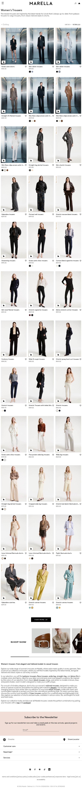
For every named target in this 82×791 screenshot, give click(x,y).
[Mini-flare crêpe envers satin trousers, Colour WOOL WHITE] (32, 121)
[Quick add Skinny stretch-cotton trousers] (58, 305)
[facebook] (35, 769)
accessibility (41, 779)
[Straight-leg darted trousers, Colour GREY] (2, 509)
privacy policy (22, 776)
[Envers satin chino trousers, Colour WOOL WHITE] (32, 266)
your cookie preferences (45, 776)
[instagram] (30, 769)
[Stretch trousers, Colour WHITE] (2, 410)
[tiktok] (44, 769)
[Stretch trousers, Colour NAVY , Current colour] (5, 410)
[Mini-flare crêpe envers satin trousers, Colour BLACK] (57, 121)
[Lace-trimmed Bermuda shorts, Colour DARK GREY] (5, 558)
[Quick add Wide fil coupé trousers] (31, 354)
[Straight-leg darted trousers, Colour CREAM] (32, 170)
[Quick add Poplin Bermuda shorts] (58, 548)
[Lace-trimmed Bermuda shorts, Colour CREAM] (30, 558)
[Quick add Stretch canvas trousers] (31, 598)
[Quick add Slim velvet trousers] (31, 62)
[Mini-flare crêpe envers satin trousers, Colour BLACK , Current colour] (30, 121)
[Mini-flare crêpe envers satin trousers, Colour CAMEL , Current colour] (62, 121)
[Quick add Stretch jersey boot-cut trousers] (58, 354)
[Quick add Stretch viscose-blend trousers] (58, 209)
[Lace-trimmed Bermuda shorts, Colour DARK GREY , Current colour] (32, 558)
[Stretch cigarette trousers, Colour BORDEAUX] (30, 315)
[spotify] (40, 769)
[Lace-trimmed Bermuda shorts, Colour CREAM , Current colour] (2, 558)
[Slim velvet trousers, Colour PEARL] (32, 72)
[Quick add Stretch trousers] (3, 400)
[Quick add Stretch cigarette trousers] (31, 305)
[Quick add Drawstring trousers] (3, 256)
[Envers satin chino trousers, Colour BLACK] (2, 460)
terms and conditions (9, 776)
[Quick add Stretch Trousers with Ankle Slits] (31, 400)
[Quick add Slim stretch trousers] (58, 160)
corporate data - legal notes (65, 776)
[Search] (75, 3)
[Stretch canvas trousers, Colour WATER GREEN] (30, 608)
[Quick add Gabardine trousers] (3, 209)
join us (78, 776)
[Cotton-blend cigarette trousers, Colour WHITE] (57, 266)
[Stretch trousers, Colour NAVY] (59, 410)
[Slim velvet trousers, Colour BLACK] (57, 72)
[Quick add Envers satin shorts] (3, 62)
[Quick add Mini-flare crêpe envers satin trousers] (31, 111)
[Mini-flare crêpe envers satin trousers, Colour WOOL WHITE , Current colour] (5, 170)
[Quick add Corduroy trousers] (3, 354)
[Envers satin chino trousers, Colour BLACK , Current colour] (30, 266)
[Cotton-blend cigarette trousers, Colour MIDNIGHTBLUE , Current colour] (59, 266)
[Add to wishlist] (25, 67)
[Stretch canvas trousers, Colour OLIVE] (59, 608)
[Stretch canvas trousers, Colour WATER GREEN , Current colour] (57, 608)
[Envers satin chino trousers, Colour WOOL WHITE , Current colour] (5, 460)
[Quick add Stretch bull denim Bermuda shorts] (58, 499)
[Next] (76, 640)
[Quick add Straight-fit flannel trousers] (3, 111)
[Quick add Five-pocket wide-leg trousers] (31, 450)
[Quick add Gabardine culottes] (3, 598)
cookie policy (32, 776)
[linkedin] (49, 769)
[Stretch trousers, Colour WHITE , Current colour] (57, 410)
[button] (77, 24)
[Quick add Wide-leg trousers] (58, 450)
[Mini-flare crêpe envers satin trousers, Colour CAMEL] (35, 121)
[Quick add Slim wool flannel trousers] (3, 305)
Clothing (6, 24)
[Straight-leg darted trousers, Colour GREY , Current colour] (30, 170)
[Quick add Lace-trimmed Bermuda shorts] (3, 548)
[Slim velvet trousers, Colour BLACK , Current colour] (30, 72)
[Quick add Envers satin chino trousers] (31, 256)
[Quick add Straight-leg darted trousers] (31, 160)
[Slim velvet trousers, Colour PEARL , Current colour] (59, 72)
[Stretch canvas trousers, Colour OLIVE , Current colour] (32, 608)
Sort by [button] (67, 24)
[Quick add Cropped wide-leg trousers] (31, 499)
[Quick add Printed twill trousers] (31, 209)
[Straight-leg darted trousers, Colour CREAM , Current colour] (5, 509)
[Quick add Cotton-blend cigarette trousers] (58, 256)
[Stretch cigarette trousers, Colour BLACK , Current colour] (32, 315)
